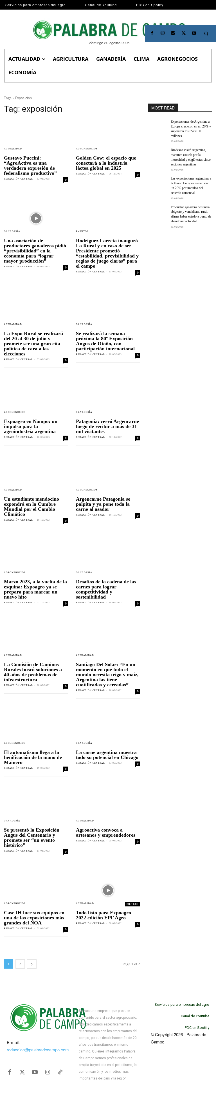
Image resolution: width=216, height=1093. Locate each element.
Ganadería (12, 231)
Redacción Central (18, 179)
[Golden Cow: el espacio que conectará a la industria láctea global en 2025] (108, 136)
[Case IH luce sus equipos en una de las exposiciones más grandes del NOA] (36, 890)
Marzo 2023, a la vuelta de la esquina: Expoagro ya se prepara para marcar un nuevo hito (35, 589)
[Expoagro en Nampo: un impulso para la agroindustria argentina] (36, 399)
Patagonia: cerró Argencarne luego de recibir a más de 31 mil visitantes (107, 426)
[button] (206, 33)
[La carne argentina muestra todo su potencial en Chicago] (108, 730)
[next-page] (32, 964)
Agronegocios (86, 149)
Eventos (82, 231)
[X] (183, 33)
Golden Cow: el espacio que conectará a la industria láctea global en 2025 (106, 163)
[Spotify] (173, 33)
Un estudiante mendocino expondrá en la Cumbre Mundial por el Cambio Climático (31, 506)
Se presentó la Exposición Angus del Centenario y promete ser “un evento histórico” (31, 837)
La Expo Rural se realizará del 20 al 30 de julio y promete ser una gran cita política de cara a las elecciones (33, 344)
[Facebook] (152, 33)
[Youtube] (194, 33)
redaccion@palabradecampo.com (38, 1049)
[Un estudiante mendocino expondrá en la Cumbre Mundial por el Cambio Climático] (36, 477)
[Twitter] (22, 1072)
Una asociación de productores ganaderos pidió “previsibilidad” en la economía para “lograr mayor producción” (35, 251)
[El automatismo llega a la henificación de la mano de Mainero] (36, 730)
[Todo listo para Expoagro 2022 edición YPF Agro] (108, 890)
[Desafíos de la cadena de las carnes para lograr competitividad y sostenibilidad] (108, 559)
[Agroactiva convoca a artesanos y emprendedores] (108, 808)
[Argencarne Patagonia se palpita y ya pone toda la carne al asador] (108, 477)
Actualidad (13, 149)
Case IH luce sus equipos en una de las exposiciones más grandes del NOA (34, 918)
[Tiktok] (60, 1072)
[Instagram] (162, 33)
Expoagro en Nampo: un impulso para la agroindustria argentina (30, 426)
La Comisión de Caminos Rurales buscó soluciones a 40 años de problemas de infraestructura (33, 672)
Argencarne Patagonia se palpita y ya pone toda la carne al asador (103, 504)
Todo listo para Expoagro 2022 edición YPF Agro (103, 915)
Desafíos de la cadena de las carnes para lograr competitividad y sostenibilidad (106, 589)
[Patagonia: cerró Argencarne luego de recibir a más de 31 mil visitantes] (108, 399)
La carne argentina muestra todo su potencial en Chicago (107, 754)
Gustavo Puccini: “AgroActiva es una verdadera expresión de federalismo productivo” (30, 165)
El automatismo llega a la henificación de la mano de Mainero (33, 757)
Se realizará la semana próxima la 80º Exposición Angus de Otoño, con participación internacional (105, 341)
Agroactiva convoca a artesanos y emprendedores (105, 832)
